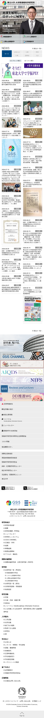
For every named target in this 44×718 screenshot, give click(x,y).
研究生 (7, 631)
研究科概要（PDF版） (12, 531)
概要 (6, 528)
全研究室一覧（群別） (12, 583)
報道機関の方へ (7, 447)
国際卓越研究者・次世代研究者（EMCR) (19, 562)
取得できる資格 (10, 628)
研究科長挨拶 (9, 525)
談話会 (7, 603)
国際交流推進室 (7, 453)
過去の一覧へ (38, 48)
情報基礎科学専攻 (12, 573)
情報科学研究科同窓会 (9, 462)
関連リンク (37, 701)
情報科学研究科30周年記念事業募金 (14, 436)
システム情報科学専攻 (13, 575)
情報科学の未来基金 (10, 431)
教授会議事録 (9, 551)
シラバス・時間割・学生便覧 (15, 645)
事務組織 (8, 548)
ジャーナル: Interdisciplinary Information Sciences (22, 606)
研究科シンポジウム (12, 537)
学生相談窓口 (9, 656)
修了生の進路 (9, 625)
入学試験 (8, 619)
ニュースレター (8, 425)
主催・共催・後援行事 (12, 600)
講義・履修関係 (10, 648)
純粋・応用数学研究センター (12, 466)
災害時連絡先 (8, 404)
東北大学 (5, 479)
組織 (6, 545)
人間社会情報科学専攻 (13, 578)
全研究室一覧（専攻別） (13, 570)
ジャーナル (13, 420)
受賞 (6, 597)
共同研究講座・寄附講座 (13, 586)
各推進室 (8, 589)
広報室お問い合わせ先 (12, 681)
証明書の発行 (8, 409)
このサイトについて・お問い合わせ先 (21, 516)
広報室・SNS (9, 542)
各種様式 (8, 651)
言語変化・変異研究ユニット (12, 475)
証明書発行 (9, 670)
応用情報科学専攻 (12, 581)
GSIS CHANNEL (11, 540)
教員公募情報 (7, 414)
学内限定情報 (9, 659)
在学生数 (8, 622)
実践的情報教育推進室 (9, 458)
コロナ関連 (5, 441)
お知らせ (8, 642)
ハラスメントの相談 (12, 662)
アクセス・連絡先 (11, 554)
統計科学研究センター (9, 470)
